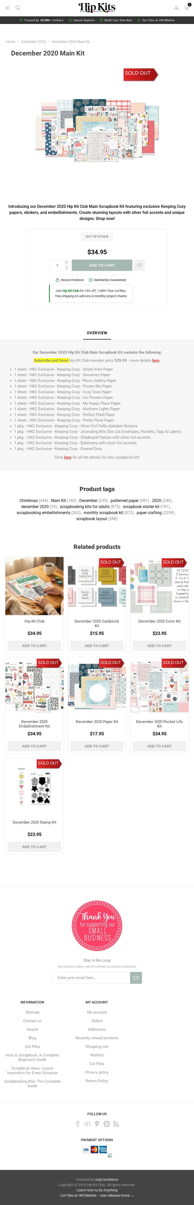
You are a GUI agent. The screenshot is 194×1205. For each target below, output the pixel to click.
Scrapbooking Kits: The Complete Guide (32, 1083)
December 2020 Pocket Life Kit (159, 723)
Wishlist (97, 1055)
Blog (32, 1038)
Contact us (32, 1021)
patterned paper (125, 500)
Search (32, 1029)
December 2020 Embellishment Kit (34, 723)
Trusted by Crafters (44, 20)
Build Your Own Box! (118, 20)
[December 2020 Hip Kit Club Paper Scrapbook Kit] (97, 686)
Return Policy (97, 1081)
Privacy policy (97, 1072)
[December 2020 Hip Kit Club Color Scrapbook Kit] (159, 586)
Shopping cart (97, 1046)
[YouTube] (87, 1124)
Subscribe (136, 978)
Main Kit (58, 500)
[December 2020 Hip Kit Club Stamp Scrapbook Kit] (34, 787)
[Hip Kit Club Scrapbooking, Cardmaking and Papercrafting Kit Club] (34, 586)
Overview (97, 333)
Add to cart (102, 265)
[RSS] (116, 1124)
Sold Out (138, 73)
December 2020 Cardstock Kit (97, 623)
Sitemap (32, 1012)
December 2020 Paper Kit (97, 721)
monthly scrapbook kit (103, 512)
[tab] (97, 333)
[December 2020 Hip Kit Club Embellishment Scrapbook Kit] (34, 686)
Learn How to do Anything (97, 1190)
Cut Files (32, 1046)
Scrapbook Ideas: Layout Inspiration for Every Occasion (32, 1070)
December (88, 500)
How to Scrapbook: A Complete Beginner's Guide (32, 1057)
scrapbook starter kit (141, 506)
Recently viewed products (97, 1038)
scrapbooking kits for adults (85, 506)
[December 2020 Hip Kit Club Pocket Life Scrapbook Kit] (159, 686)
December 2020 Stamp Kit (34, 822)
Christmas (28, 500)
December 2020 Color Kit (159, 621)
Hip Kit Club (34, 621)
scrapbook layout (91, 518)
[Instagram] (107, 1124)
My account (97, 1012)
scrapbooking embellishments (43, 512)
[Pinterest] (97, 1124)
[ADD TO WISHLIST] (139, 265)
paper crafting (149, 512)
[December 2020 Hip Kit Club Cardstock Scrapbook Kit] (97, 586)
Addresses (97, 1029)
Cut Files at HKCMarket (158, 20)
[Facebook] (78, 1124)
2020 (156, 500)
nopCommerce (106, 1180)
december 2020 (35, 506)
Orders (97, 1021)
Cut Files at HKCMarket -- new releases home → (97, 1195)
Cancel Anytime (84, 20)
